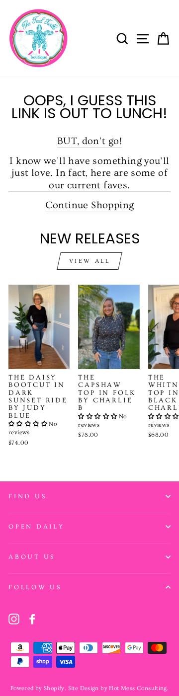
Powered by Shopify (37, 688)
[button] (28, 424)
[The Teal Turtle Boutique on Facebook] (32, 619)
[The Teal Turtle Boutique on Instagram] (13, 619)
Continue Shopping (89, 205)
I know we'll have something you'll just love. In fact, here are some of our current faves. (89, 173)
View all (89, 261)
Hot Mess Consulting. (139, 688)
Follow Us (35, 587)
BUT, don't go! (89, 141)
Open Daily (36, 526)
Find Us (27, 496)
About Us (31, 556)
